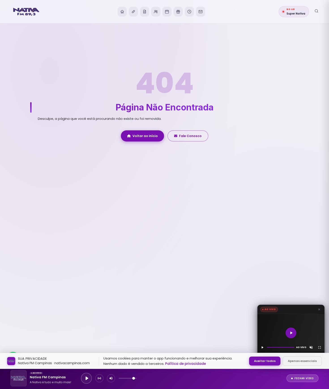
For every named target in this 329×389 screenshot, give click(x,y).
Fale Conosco (190, 136)
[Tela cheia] (320, 347)
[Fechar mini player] (319, 309)
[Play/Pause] (86, 378)
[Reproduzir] (291, 333)
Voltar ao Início (145, 136)
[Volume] (111, 378)
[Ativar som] (311, 347)
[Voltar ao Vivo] (99, 378)
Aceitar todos (265, 361)
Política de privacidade (185, 363)
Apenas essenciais (302, 361)
